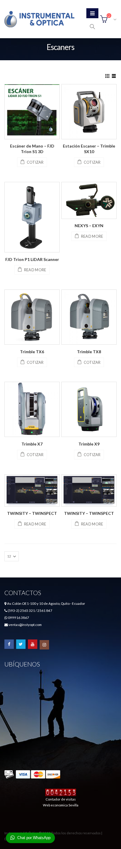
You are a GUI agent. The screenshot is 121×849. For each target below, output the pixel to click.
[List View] (114, 75)
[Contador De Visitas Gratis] (60, 792)
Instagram (44, 644)
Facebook (9, 644)
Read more (35, 270)
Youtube (32, 644)
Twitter (21, 644)
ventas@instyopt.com (25, 624)
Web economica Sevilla (60, 805)
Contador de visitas (61, 799)
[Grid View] (107, 75)
